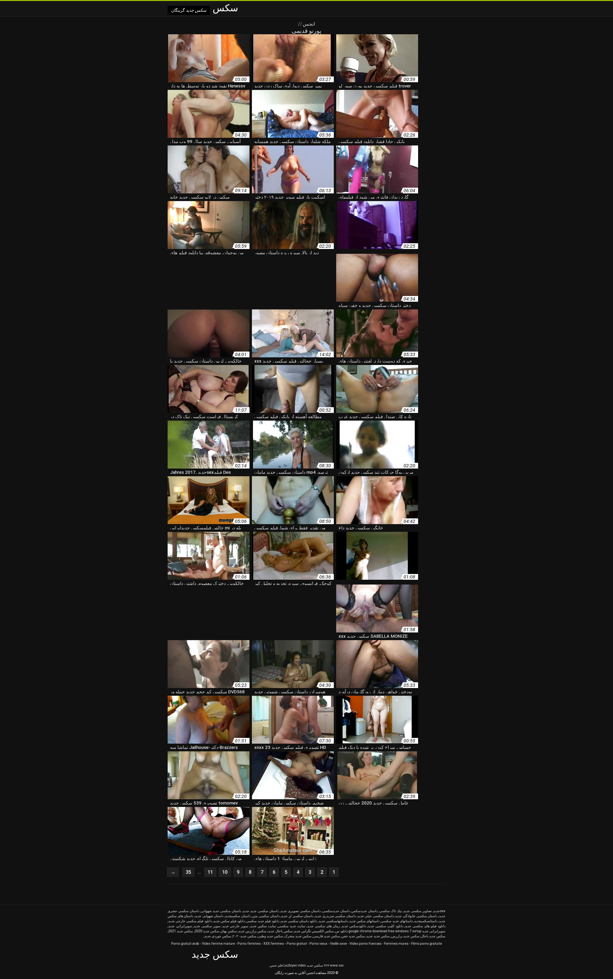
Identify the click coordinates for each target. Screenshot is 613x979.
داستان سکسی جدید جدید (261, 911)
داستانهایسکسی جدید (333, 921)
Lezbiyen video (295, 965)
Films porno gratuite (426, 943)
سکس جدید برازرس (405, 936)
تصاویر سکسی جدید (417, 911)
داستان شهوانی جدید (209, 916)
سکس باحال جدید (280, 931)
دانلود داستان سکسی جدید (299, 921)
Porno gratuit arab (185, 943)
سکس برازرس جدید (252, 931)
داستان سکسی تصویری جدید (300, 911)
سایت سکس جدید (263, 926)
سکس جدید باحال (433, 936)
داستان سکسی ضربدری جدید (335, 916)
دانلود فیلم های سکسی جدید (425, 926)
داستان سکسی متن (265, 916)
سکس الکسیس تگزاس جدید (314, 931)
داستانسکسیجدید (425, 921)
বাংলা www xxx (334, 965)
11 (210, 872)
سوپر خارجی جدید (235, 926)
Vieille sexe (338, 943)
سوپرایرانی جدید (180, 926)
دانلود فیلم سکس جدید (229, 921)
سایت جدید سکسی (291, 926)
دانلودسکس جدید (354, 926)
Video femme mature (218, 943)
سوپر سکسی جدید (207, 926)
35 (188, 872)
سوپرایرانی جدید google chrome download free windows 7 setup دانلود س (390, 931)
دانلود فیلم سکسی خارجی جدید (190, 921)
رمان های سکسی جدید (323, 926)
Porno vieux (318, 943)
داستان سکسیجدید (238, 916)
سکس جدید (315, 965)
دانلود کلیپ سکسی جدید (385, 926)
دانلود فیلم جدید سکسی (262, 921)
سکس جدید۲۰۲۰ (244, 936)
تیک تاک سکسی (390, 911)
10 (224, 872)
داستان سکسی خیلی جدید (376, 916)
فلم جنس (276, 965)
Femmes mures (396, 943)
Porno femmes (249, 943)
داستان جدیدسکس (365, 911)
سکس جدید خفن (353, 936)
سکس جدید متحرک (298, 936)
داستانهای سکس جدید (364, 921)
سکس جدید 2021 (180, 931)
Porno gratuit (297, 943)
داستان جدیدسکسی (336, 911)
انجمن (308, 24)
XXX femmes (273, 943)
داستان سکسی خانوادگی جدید (416, 916)
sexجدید (439, 911)
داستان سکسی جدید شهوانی (221, 911)
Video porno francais (365, 943)
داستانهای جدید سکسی (397, 921)
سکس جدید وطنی (270, 936)
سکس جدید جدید (378, 936)
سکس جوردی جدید (217, 936)
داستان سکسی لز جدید (297, 916)
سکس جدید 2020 (207, 931)
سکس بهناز (229, 931)
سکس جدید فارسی (326, 936)
